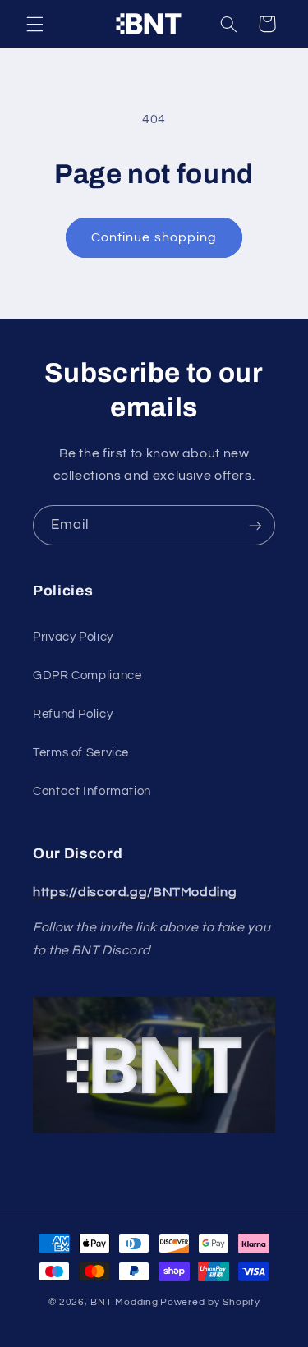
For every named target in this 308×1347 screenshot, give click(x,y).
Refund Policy (73, 714)
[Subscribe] (255, 525)
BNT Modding (124, 1302)
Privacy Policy (73, 637)
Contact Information (92, 791)
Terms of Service (81, 753)
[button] (34, 24)
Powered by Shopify (210, 1302)
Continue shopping (154, 237)
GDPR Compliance (87, 675)
